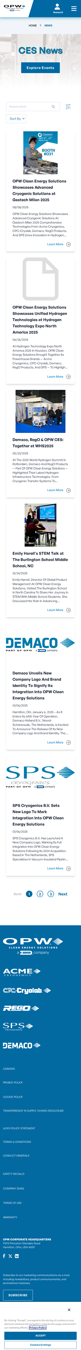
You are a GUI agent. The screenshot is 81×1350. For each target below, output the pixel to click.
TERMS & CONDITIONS (17, 1141)
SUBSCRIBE (17, 1295)
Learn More (55, 244)
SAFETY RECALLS (13, 1173)
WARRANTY (10, 1217)
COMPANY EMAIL (13, 1188)
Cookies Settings (40, 1344)
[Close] (69, 1310)
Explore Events (40, 68)
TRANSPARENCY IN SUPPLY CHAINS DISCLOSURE (33, 1110)
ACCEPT (40, 1335)
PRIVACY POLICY (13, 1082)
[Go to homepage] (14, 8)
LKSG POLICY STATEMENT (19, 1128)
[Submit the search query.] (53, 106)
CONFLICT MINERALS (16, 1155)
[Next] (62, 894)
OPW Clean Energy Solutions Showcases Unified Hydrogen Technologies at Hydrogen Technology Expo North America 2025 (40, 319)
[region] (40, 1325)
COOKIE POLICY (13, 1097)
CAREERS (9, 1068)
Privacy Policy (37, 1327)
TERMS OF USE (12, 1202)
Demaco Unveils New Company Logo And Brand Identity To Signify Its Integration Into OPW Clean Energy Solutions (38, 685)
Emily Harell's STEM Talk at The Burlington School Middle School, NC (40, 559)
